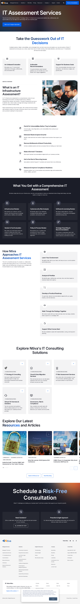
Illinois (58, 583)
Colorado (37, 583)
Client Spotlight (38, 552)
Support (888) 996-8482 (72, 552)
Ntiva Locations (70, 560)
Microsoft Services (6, 560)
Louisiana (48, 585)
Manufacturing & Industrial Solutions (23, 570)
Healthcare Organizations (23, 563)
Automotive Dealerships (23, 576)
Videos (36, 555)
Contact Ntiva (70, 546)
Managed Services (6, 546)
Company (53, 546)
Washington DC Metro (40, 588)
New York (58, 585)
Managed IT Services (6, 550)
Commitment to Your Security (55, 561)
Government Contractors (23, 550)
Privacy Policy (40, 595)
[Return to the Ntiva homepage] (4, 3)
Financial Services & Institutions (22, 560)
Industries (20, 546)
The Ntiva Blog (37, 550)
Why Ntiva (53, 552)
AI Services (4, 562)
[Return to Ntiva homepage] (6, 541)
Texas (68, 585)
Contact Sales (70, 555)
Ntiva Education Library (39, 557)
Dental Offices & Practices (23, 573)
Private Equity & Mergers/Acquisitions (23, 566)
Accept (53, 598)
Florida (47, 583)
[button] (3, 467)
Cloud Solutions (5, 557)
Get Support (70, 557)
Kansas (37, 585)
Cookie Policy (75, 598)
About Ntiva (53, 550)
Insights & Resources (39, 546)
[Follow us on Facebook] (76, 541)
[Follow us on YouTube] (70, 541)
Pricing (52, 555)
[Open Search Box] (63, 3)
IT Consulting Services (6, 555)
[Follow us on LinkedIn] (73, 541)
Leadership (53, 557)
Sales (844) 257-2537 (72, 550)
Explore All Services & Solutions (6, 566)
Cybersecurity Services (6, 552)
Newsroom (53, 564)
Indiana (68, 583)
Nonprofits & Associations (23, 552)
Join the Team (53, 566)
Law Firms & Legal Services (22, 556)
